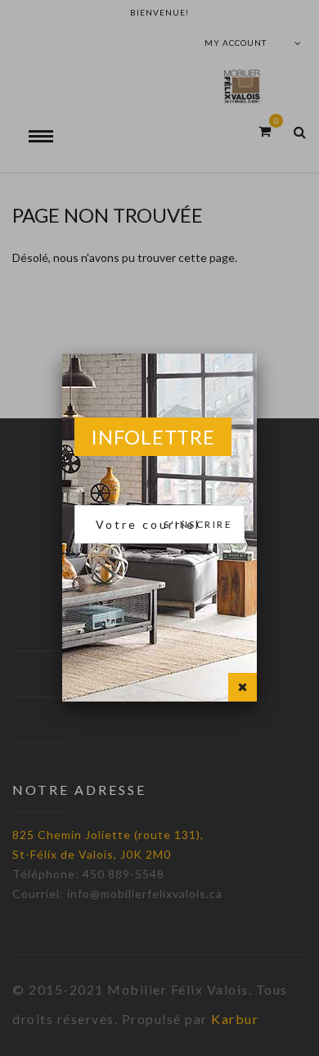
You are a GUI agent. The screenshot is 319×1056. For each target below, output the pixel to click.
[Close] (242, 687)
